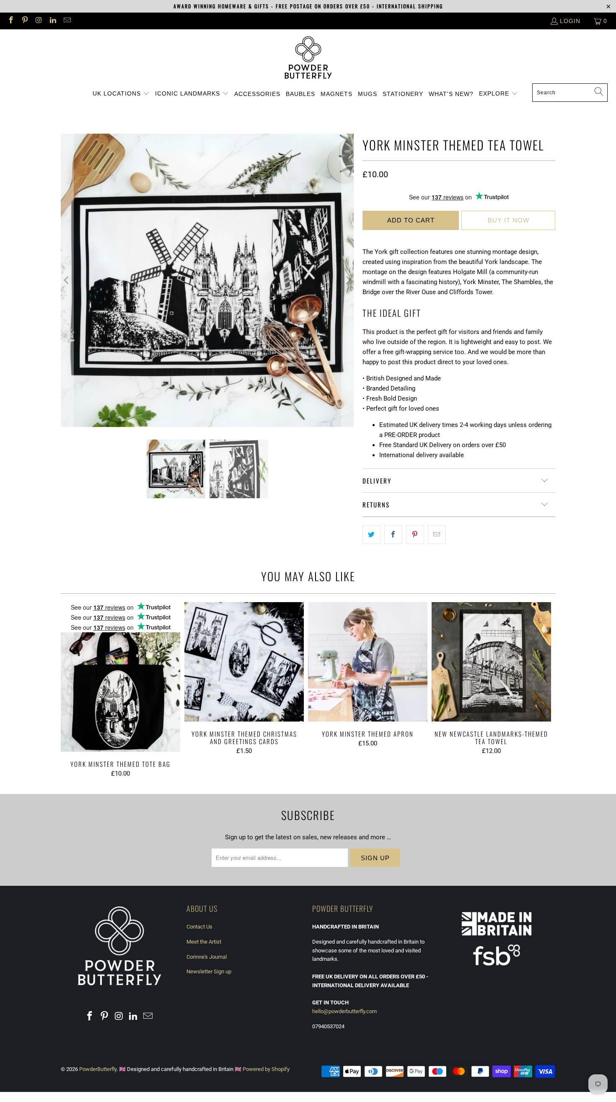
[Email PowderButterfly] (66, 21)
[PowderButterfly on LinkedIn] (53, 21)
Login (570, 21)
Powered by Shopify (266, 1069)
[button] (121, 93)
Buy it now (508, 220)
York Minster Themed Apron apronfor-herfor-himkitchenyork (367, 662)
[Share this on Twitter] (371, 534)
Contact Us (199, 927)
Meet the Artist (203, 942)
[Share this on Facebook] (393, 534)
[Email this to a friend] (437, 534)
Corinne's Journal (206, 957)
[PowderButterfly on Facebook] (10, 21)
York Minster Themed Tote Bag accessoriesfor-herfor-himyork (120, 677)
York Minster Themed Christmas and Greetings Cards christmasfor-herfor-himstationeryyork (244, 662)
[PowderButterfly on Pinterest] (25, 21)
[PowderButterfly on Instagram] (38, 21)
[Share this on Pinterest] (415, 534)
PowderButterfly (97, 1069)
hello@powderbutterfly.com (344, 1011)
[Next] (348, 280)
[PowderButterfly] (308, 58)
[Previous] (67, 280)
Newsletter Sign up (208, 971)
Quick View (121, 696)
